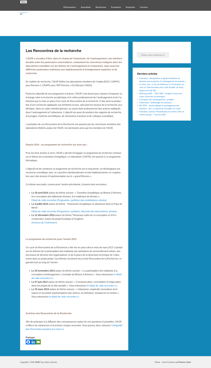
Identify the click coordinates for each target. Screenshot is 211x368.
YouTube (152, 48)
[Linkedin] (33, 341)
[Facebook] (28, 341)
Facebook (139, 48)
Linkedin (145, 48)
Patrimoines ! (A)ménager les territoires (155, 103)
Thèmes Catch (184, 362)
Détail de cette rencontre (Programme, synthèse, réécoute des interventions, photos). (74, 211)
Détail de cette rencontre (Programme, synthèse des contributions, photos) (69, 200)
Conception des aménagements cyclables (156, 99)
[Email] (38, 341)
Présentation (69, 7)
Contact (144, 7)
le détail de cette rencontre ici (102, 285)
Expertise (130, 7)
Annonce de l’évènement (44, 222)
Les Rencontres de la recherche (53, 50)
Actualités (86, 7)
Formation (116, 7)
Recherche (101, 7)
